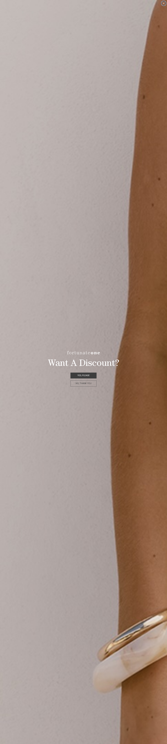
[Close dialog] (163, 3)
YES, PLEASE (83, 375)
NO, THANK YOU (83, 383)
